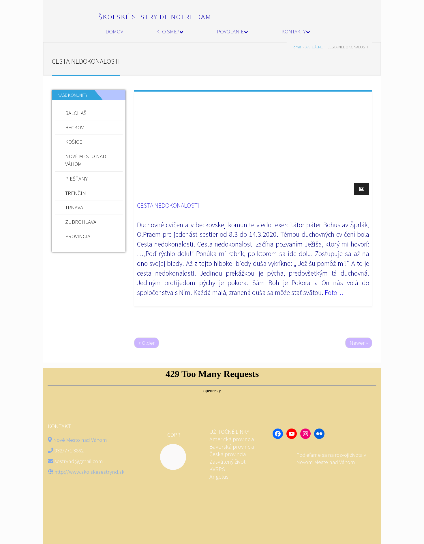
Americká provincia (232, 439)
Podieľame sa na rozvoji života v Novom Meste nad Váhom (331, 458)
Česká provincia (227, 454)
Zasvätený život (227, 461)
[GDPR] (168, 457)
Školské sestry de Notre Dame (156, 16)
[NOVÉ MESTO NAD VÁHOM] (284, 458)
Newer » (359, 342)
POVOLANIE (230, 31)
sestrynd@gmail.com (79, 461)
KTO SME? (167, 31)
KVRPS (217, 469)
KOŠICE (73, 141)
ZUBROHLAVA (80, 221)
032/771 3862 (69, 450)
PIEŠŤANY (76, 178)
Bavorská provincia (231, 446)
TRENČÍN (75, 192)
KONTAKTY (294, 31)
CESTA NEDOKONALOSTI (168, 205)
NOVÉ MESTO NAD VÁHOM (85, 160)
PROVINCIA (77, 236)
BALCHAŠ (76, 112)
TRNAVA (74, 207)
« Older (146, 342)
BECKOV (74, 127)
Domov (114, 31)
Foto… (334, 292)
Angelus (218, 476)
